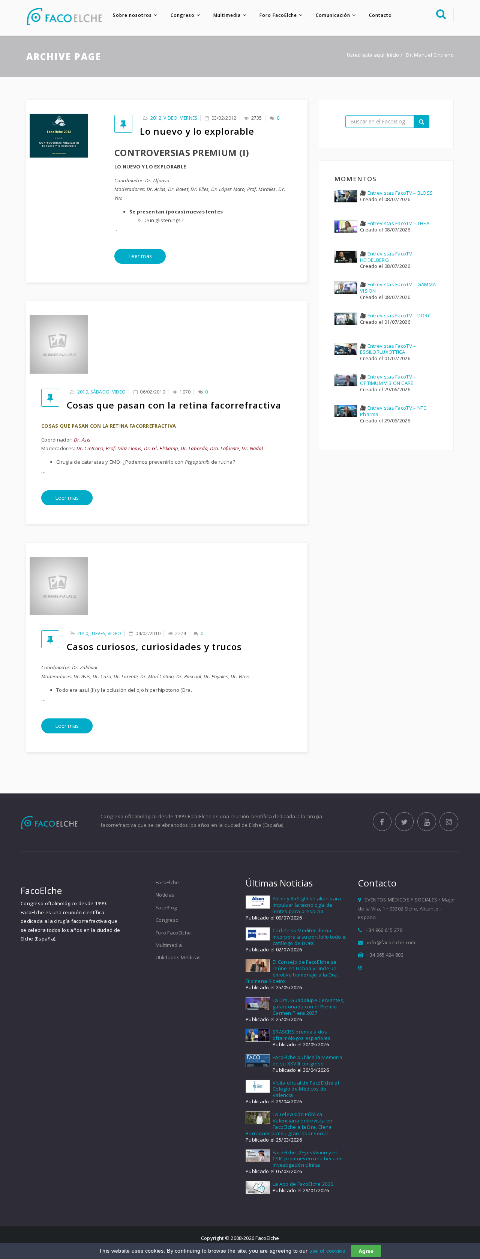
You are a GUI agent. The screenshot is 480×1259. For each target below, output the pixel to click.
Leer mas (140, 256)
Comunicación (333, 15)
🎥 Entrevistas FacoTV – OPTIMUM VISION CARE (388, 379)
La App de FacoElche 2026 (303, 1184)
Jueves (97, 633)
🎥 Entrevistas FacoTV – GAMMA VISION (398, 287)
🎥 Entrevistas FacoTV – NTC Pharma (393, 411)
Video (170, 118)
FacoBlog (166, 907)
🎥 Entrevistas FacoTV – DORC (395, 315)
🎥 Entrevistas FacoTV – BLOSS (396, 192)
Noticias (165, 894)
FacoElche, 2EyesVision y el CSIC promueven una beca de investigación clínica (308, 1159)
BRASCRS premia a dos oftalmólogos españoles (302, 1034)
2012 (155, 118)
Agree (366, 1251)
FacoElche (167, 882)
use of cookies (327, 1251)
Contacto (380, 15)
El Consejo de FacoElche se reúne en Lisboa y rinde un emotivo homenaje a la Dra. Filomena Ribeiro (292, 971)
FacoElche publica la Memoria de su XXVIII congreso (307, 1060)
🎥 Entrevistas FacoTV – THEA (394, 223)
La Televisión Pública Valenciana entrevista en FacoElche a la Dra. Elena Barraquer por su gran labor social (289, 1124)
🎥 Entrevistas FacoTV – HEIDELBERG (388, 256)
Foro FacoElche (278, 15)
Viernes (188, 118)
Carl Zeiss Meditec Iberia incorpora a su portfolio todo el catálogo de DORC (310, 937)
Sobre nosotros (132, 15)
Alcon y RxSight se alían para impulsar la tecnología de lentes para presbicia (307, 905)
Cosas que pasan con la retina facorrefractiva (174, 405)
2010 (82, 392)
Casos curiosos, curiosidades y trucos (154, 646)
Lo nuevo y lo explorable (197, 131)
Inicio (393, 54)
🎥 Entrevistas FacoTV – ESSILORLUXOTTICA (388, 349)
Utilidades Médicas (178, 957)
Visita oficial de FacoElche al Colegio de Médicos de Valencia (306, 1089)
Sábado (100, 392)
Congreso (183, 15)
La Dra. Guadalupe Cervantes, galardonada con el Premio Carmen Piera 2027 (308, 1006)
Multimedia (227, 15)
